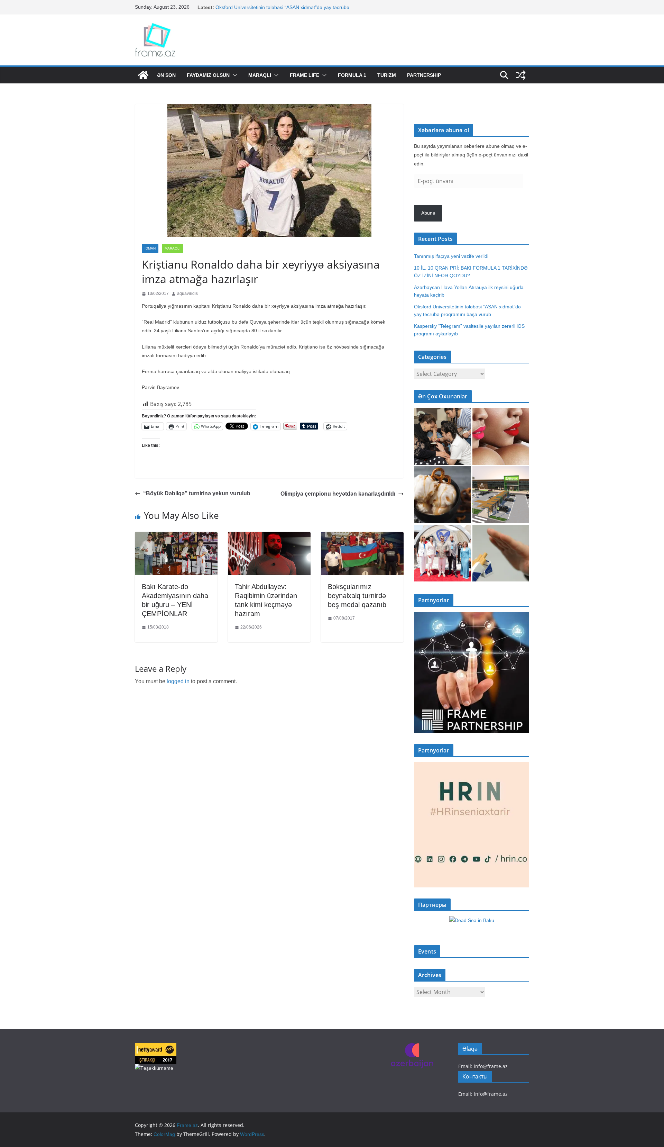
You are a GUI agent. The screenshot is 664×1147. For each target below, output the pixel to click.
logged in (178, 681)
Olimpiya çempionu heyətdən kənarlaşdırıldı (337, 494)
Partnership (424, 75)
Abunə (428, 213)
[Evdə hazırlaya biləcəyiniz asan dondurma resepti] (442, 494)
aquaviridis (187, 293)
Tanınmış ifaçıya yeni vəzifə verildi (451, 256)
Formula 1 (352, 75)
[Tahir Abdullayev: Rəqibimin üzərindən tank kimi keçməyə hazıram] (269, 537)
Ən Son (166, 75)
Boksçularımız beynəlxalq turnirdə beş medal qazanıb (357, 595)
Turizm (386, 75)
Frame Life (304, 75)
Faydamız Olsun (208, 75)
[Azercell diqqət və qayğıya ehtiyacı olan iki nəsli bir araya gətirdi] (442, 436)
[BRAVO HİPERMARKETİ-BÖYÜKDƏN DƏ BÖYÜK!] (500, 494)
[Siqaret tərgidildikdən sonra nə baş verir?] (500, 553)
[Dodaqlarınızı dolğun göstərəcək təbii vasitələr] (500, 436)
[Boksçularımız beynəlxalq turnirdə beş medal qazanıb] (362, 537)
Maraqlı (259, 75)
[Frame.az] (143, 75)
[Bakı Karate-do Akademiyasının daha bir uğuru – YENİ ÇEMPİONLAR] (176, 537)
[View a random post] (521, 75)
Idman (150, 248)
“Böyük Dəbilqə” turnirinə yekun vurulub (196, 493)
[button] (233, 75)
